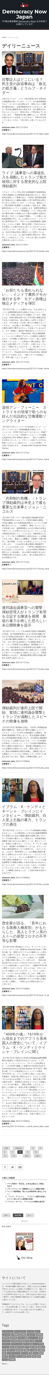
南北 (29, 1356)
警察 (4, 1350)
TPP (27, 1347)
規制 (40, 1338)
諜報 (41, 1353)
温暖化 (26, 1350)
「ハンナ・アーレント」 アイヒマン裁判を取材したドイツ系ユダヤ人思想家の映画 (26, 1198)
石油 (27, 1341)
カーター (30, 1331)
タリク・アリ (33, 1338)
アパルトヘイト (8, 1331)
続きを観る (6, 1226)
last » (38, 1156)
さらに (24, 1221)
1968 (32, 1341)
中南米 (14, 1341)
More (4, 1364)
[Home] (24, 5)
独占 (11, 1347)
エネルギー (30, 1334)
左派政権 (21, 1341)
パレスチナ (6, 1334)
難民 (38, 1356)
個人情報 (34, 1347)
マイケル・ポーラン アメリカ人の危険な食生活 (26, 1202)
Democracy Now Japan (24, 14)
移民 (33, 1356)
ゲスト (37, 1331)
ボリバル (25, 1353)
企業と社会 (11, 1350)
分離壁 (23, 1334)
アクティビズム (17, 1344)
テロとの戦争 (21, 1356)
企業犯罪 (41, 1350)
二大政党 (33, 1350)
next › (27, 1156)
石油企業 (13, 1338)
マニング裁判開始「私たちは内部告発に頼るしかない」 (26, 1192)
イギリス (39, 1341)
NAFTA (5, 1356)
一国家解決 (15, 1334)
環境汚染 (5, 1338)
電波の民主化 (19, 1347)
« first (6, 1148)
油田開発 (39, 1334)
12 (14, 1156)
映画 (4, 1353)
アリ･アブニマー (20, 1331)
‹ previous (18, 1148)
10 (36, 1152)
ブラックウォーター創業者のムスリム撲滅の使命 (26, 1189)
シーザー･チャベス (14, 1353)
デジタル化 (27, 1344)
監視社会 (41, 1347)
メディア (5, 1347)
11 (5, 1156)
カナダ (36, 1353)
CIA (31, 1353)
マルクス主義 (22, 1338)
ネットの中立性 (38, 1344)
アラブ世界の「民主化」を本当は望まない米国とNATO (26, 1185)
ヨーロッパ (6, 1344)
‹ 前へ (6, 1215)
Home (4, 37)
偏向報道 (19, 1350)
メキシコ (12, 1356)
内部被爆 (12, 1359)
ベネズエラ (6, 1341)
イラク (5, 1359)
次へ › (30, 1215)
